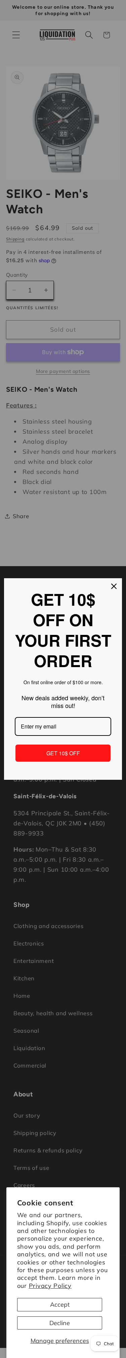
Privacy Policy (50, 1286)
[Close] (114, 586)
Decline (59, 1323)
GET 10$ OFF (63, 753)
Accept (60, 1304)
